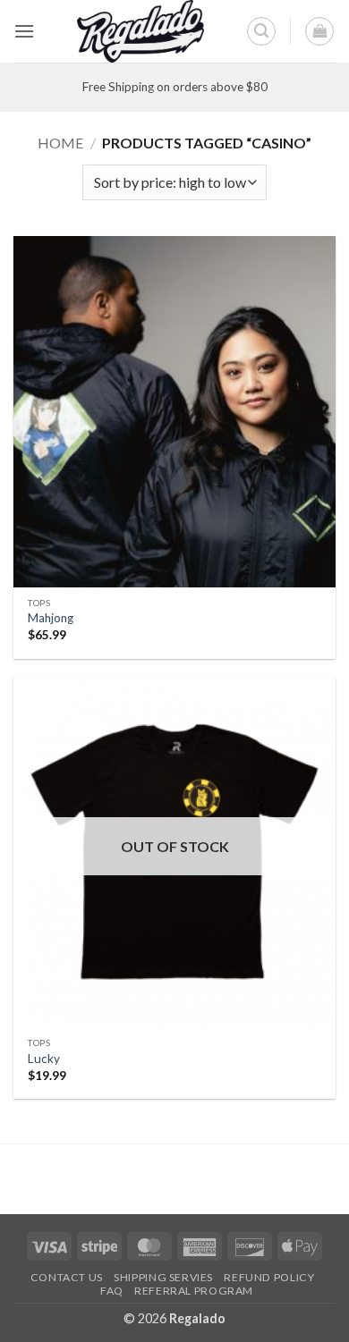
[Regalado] (140, 31)
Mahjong (50, 618)
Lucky (44, 1058)
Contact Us (66, 1277)
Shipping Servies (163, 1277)
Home (60, 142)
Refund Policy (269, 1277)
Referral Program (193, 1290)
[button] (24, 31)
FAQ (111, 1290)
